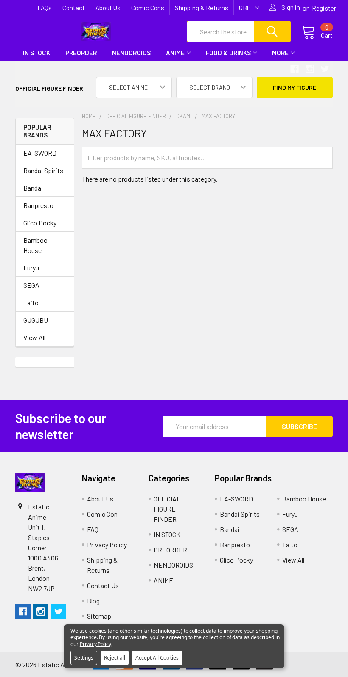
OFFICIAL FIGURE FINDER (167, 509)
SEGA (31, 285)
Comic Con (102, 514)
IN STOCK (36, 53)
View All (34, 337)
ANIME (175, 53)
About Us (108, 7)
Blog (93, 601)
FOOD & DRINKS (228, 53)
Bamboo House (35, 245)
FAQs (44, 7)
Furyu (31, 268)
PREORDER (81, 53)
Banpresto (38, 205)
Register (324, 8)
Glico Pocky (39, 223)
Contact (73, 7)
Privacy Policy (107, 544)
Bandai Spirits (43, 170)
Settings (83, 657)
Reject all (114, 657)
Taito (31, 303)
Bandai (33, 188)
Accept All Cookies (157, 657)
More (280, 53)
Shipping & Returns (201, 7)
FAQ (92, 529)
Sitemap (99, 616)
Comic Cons (147, 7)
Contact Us (103, 585)
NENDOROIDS (131, 53)
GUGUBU (35, 320)
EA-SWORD (39, 153)
